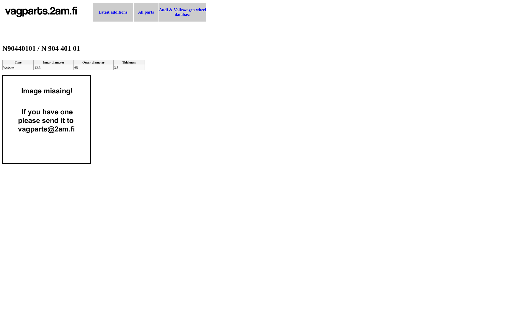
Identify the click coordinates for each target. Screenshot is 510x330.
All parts (146, 12)
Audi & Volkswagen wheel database (182, 12)
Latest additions (113, 12)
